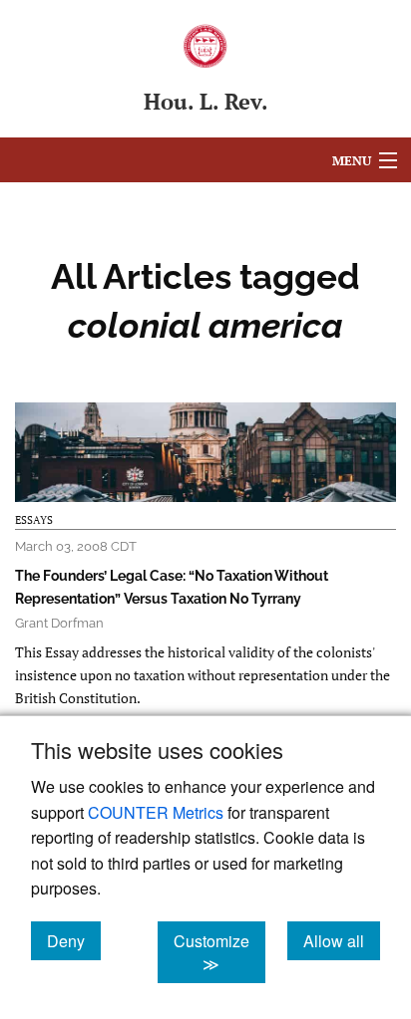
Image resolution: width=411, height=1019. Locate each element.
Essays (34, 520)
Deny (74, 940)
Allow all (341, 940)
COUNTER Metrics (155, 812)
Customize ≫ (219, 952)
